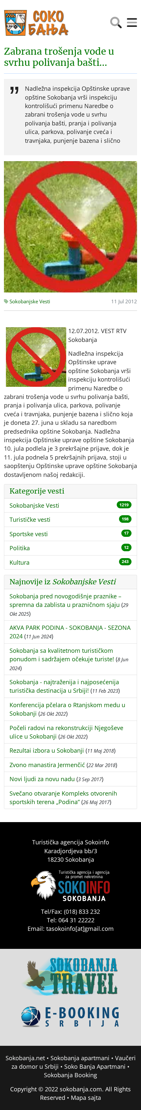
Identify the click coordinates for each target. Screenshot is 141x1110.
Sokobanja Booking (70, 1075)
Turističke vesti (30, 519)
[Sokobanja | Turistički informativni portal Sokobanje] (37, 23)
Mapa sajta (86, 1097)
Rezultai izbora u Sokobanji (47, 750)
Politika (20, 548)
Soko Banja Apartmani (95, 1066)
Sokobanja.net (25, 1058)
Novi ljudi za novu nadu (42, 779)
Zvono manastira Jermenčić (47, 765)
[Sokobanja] (70, 981)
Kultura (20, 562)
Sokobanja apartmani (80, 1058)
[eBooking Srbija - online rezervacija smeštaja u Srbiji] (70, 1021)
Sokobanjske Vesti (29, 301)
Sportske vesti (29, 534)
